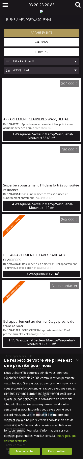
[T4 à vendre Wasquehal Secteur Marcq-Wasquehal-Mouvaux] (41, 163)
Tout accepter (25, 451)
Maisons (41, 42)
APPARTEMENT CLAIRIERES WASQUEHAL (36, 119)
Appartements (41, 32)
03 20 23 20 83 (41, 4)
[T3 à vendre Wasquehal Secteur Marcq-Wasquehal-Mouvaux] (41, 97)
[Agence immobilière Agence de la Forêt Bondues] (41, 11)
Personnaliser (57, 451)
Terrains (41, 52)
